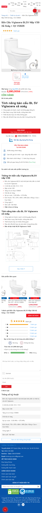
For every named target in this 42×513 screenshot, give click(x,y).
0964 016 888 (8, 451)
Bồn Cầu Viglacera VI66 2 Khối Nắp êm (30, 301)
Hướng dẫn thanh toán (8, 468)
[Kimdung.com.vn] (4, 7)
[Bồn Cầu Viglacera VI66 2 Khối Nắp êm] (31, 288)
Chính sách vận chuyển (8, 477)
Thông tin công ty (8, 445)
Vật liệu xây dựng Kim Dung (23, 140)
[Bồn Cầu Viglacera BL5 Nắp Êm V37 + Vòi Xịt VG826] (11, 288)
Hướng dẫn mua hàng (8, 465)
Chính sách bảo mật (7, 479)
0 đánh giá (33, 327)
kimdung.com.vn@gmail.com (14, 456)
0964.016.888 (22, 136)
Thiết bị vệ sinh (15, 15)
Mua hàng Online (6, 462)
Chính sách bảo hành (8, 474)
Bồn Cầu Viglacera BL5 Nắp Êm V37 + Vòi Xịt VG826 (10, 301)
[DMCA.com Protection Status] (13, 491)
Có (6, 353)
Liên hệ (35, 4)
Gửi (6, 386)
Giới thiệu (17, 4)
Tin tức (30, 4)
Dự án (40, 4)
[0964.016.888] (5, 509)
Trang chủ (11, 4)
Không (33, 353)
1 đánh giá (16, 31)
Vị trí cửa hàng (24, 4)
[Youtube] (19, 504)
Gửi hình (8, 373)
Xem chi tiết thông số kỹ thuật (21, 439)
